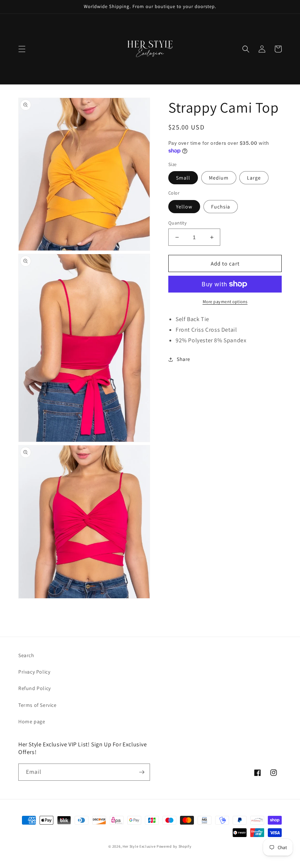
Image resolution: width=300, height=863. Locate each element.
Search (26, 655)
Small (183, 177)
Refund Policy (34, 688)
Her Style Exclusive (139, 846)
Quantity (177, 223)
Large (254, 177)
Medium (219, 177)
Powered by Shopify (174, 846)
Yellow (184, 206)
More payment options (225, 301)
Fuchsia (220, 206)
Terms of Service (37, 705)
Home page (31, 721)
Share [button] (183, 359)
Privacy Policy (34, 671)
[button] (22, 49)
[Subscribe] (142, 772)
